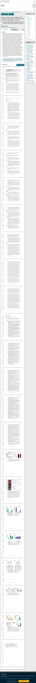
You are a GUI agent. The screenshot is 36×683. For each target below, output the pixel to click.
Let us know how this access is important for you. (12, 60)
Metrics (27, 37)
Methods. (29, 20)
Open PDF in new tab (21, 64)
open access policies (15, 59)
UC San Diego (2, 6)
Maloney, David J (15, 22)
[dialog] (18, 678)
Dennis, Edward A (21, 23)
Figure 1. (29, 26)
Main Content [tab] (5, 29)
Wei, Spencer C (8, 23)
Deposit (34, 4)
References (29, 24)
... (23, 29)
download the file (17, 66)
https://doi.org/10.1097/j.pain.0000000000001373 (8, 27)
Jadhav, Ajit (20, 22)
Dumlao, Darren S (17, 21)
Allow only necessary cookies (12, 681)
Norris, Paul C (22, 21)
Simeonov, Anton (10, 22)
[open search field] (35, 1)
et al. (1, 24)
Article (27, 16)
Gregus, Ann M (5, 21)
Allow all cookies (23, 681)
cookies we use (18, 678)
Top (34, 670)
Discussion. (29, 23)
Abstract (3, 32)
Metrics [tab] (14, 29)
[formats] (7, 14)
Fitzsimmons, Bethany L (14, 23)
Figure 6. (29, 33)
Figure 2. (29, 27)
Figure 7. (29, 34)
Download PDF (3, 14)
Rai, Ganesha (5, 22)
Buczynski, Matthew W (11, 21)
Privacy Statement (4, 678)
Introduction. (30, 19)
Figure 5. (29, 31)
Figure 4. (29, 30)
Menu (2, 9)
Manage (33, 6)
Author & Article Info (29, 39)
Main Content (4, 64)
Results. (29, 21)
